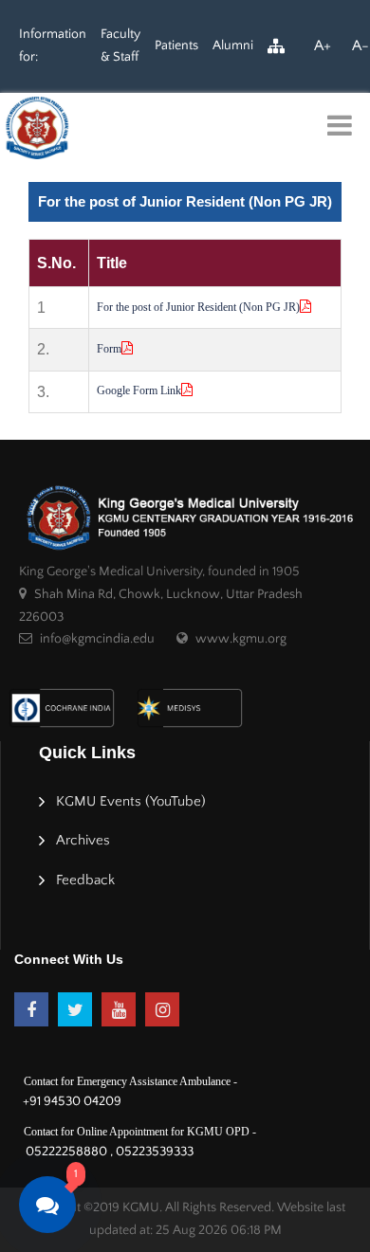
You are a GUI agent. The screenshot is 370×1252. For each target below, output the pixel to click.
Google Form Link (139, 390)
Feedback (85, 880)
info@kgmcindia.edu (97, 638)
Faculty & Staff (120, 45)
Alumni (233, 45)
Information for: (52, 45)
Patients (176, 45)
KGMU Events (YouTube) (131, 801)
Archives (83, 840)
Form (109, 348)
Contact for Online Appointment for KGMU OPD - (140, 1131)
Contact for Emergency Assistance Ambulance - (130, 1081)
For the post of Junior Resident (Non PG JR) (198, 307)
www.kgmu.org (241, 638)
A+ (322, 45)
